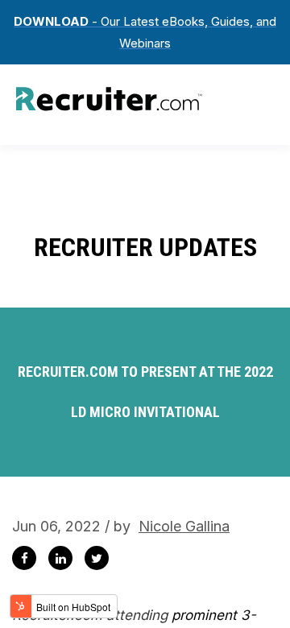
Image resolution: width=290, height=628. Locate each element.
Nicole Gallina (184, 526)
